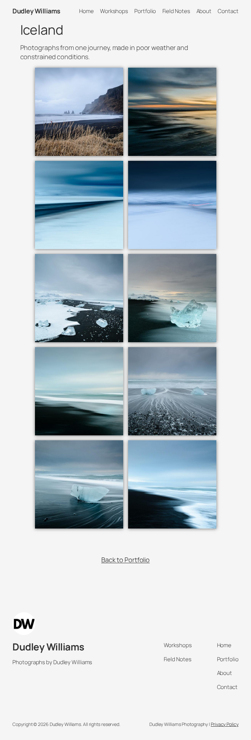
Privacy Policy (225, 724)
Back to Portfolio (125, 559)
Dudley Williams (36, 11)
